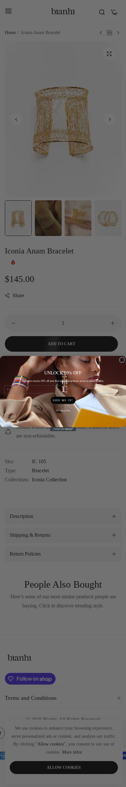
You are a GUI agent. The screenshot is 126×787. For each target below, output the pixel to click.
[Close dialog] (122, 360)
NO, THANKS (63, 410)
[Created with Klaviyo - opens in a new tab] (63, 429)
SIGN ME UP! (63, 400)
